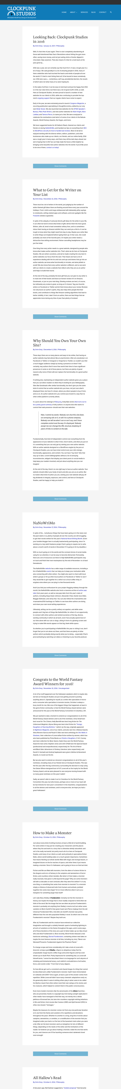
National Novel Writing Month (71, 539)
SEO (85, 128)
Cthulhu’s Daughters (68, 738)
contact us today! (52, 147)
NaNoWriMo (49, 128)
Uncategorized (64, 688)
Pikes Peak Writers (45, 112)
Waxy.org (58, 402)
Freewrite (36, 216)
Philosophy (60, 46)
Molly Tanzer (40, 109)
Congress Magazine (77, 103)
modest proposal (70, 1088)
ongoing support (44, 98)
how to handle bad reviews (60, 131)
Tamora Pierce (47, 114)
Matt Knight (77, 112)
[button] (111, 12)
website (48, 568)
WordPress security (42, 131)
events (49, 571)
